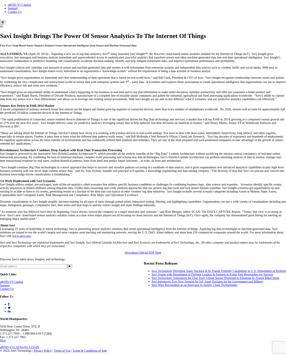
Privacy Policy (43, 350)
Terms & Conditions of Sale (90, 350)
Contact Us (15, 11)
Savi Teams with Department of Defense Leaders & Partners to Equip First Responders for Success (212, 274)
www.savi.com (21, 236)
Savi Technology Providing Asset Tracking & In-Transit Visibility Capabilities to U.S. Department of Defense (219, 271)
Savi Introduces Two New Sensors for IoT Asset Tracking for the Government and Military (207, 281)
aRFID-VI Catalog (19, 4)
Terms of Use (62, 350)
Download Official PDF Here (143, 252)
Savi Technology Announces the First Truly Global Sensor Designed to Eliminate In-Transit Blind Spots (215, 278)
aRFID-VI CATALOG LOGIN (19, 347)
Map (3, 340)
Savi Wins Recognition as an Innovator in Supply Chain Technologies (194, 285)
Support (13, 8)
